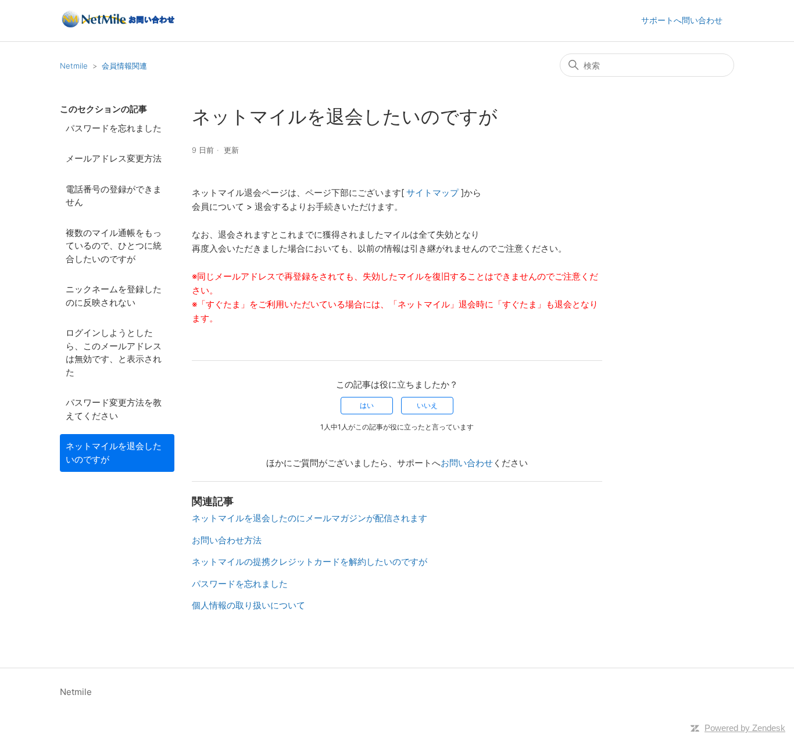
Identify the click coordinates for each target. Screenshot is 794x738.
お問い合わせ (467, 462)
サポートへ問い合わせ (682, 20)
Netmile (74, 65)
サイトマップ (433, 192)
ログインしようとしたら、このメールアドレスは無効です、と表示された (114, 352)
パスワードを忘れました (114, 128)
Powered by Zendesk (744, 728)
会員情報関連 (124, 65)
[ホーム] (117, 26)
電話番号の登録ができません (114, 196)
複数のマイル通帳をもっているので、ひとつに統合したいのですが (114, 245)
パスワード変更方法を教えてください (114, 409)
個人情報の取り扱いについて (248, 605)
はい (367, 405)
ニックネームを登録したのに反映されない (114, 296)
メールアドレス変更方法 (114, 158)
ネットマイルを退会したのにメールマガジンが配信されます (309, 518)
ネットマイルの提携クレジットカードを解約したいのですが (309, 561)
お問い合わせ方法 (227, 540)
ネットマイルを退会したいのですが (114, 452)
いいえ (427, 405)
